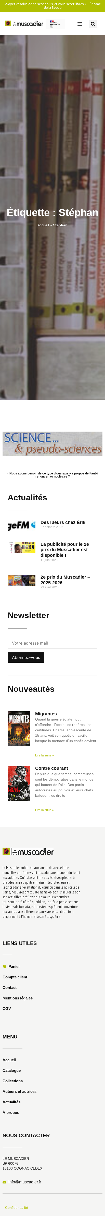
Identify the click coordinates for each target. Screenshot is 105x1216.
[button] (80, 24)
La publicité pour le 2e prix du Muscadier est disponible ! (65, 550)
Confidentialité (16, 1207)
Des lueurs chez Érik (63, 522)
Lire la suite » (44, 755)
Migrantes (46, 713)
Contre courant (51, 768)
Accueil (43, 225)
